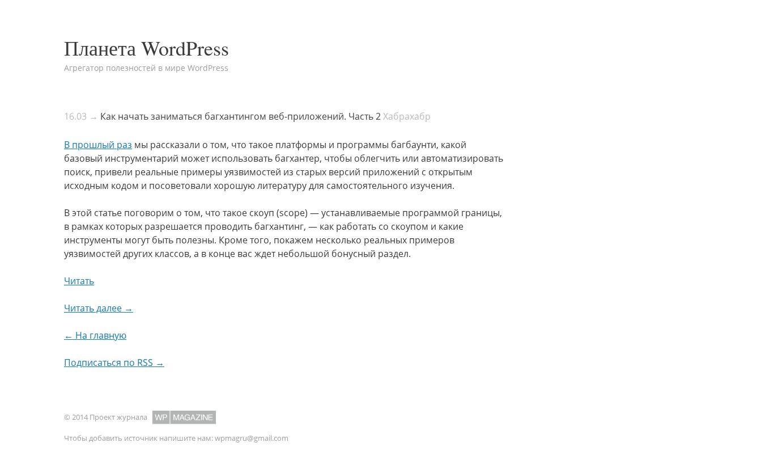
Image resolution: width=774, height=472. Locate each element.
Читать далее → (98, 308)
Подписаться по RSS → (114, 362)
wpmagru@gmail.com (251, 438)
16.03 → (81, 116)
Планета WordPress (146, 47)
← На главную (95, 335)
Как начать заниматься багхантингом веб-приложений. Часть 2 (240, 116)
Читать (79, 281)
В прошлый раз (98, 144)
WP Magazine (184, 417)
